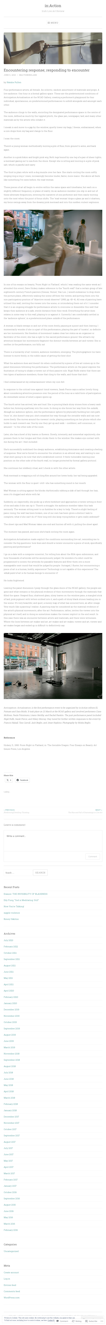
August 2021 (10, 965)
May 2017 (8, 1160)
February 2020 (11, 997)
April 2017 (9, 1167)
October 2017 (10, 1129)
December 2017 (11, 1116)
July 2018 (8, 1072)
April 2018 (9, 1091)
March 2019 (9, 1047)
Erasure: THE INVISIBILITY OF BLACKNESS (25, 893)
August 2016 (10, 1204)
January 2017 (10, 1185)
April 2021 (9, 984)
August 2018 (10, 1066)
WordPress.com (12, 1297)
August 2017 (10, 1141)
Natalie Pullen (14, 82)
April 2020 (9, 990)
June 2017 (9, 1154)
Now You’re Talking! (14, 906)
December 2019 (11, 1009)
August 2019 (10, 1034)
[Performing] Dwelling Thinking (16, 811)
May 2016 (8, 1217)
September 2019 (12, 1028)
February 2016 (11, 1230)
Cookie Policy (52, 1320)
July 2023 (8, 940)
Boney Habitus (11, 919)
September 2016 (12, 1198)
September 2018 (12, 1059)
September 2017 (12, 1135)
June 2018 (9, 1078)
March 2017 (9, 1173)
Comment (92, 856)
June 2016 (9, 1211)
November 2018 (11, 1053)
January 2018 (10, 1110)
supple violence (12, 912)
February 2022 (11, 946)
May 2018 (8, 1085)
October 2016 (10, 1192)
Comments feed (12, 1291)
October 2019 (10, 1022)
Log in (7, 1278)
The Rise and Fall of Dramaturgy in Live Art (85, 811)
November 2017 (11, 1122)
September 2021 (12, 959)
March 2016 (9, 1223)
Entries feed (10, 1285)
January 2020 (10, 1003)
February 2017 (11, 1179)
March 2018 (9, 1097)
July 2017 (8, 1148)
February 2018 (11, 1104)
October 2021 (10, 952)
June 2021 (9, 971)
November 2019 (11, 1015)
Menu (54, 22)
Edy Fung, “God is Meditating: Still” (21, 900)
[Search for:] (18, 872)
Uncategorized (11, 1251)
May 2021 (8, 978)
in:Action (53, 5)
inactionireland (28, 75)
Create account (11, 1272)
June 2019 (9, 1041)
